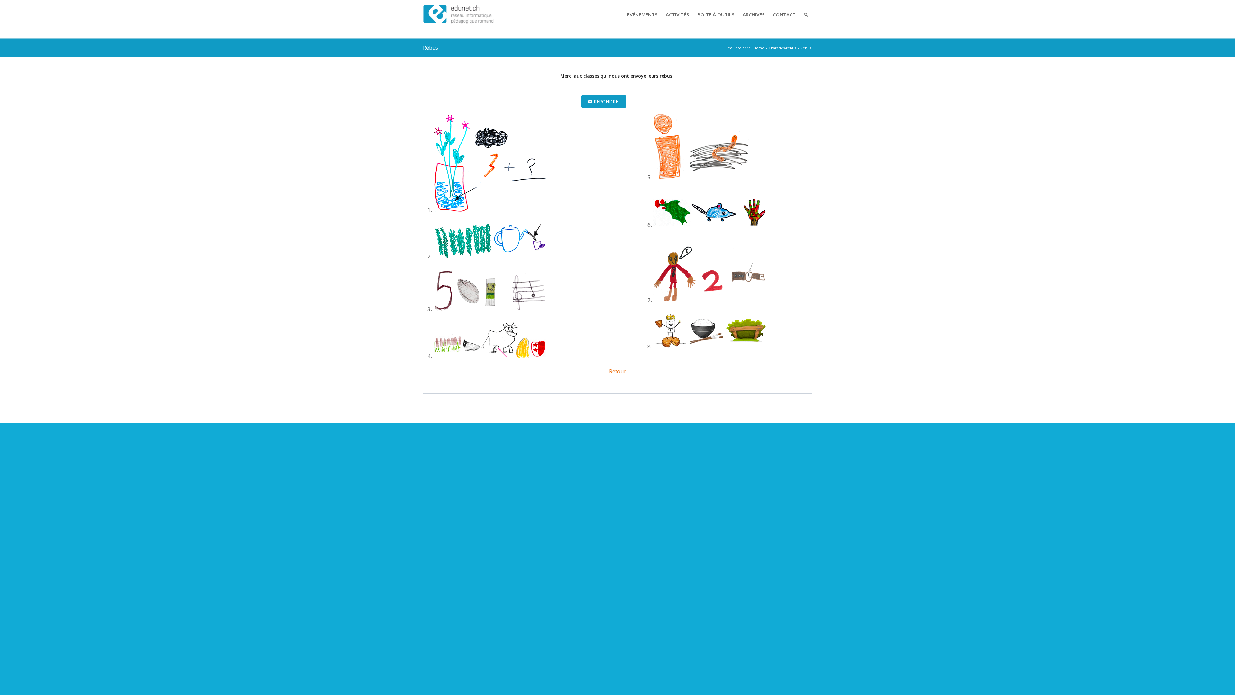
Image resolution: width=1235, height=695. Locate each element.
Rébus (430, 47)
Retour (617, 371)
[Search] (806, 14)
